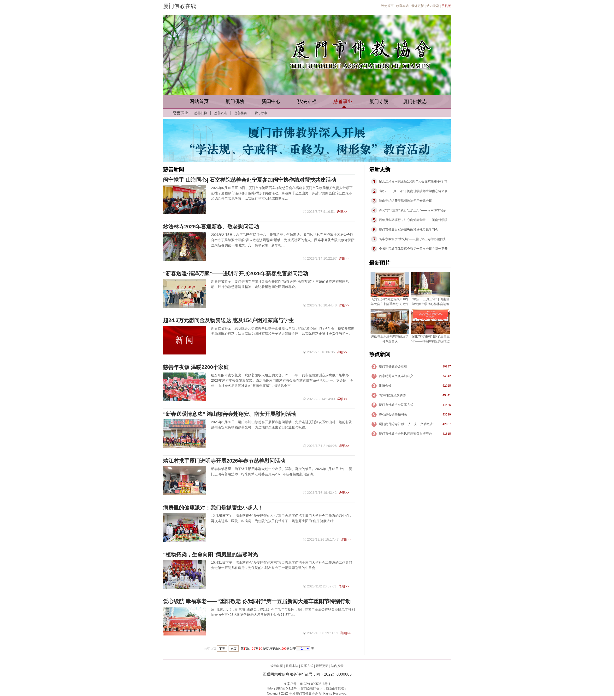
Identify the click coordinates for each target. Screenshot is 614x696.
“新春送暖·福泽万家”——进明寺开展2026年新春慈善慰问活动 (235, 273)
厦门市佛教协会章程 (393, 366)
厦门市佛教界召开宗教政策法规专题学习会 (408, 229)
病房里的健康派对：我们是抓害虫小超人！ (213, 508)
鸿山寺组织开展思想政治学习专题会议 (405, 200)
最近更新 (417, 6)
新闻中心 (271, 101)
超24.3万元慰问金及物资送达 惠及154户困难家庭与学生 (228, 320)
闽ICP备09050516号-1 (315, 684)
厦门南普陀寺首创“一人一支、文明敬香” (406, 424)
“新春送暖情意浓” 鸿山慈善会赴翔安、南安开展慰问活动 (229, 414)
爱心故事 (261, 113)
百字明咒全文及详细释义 (396, 376)
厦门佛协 (235, 101)
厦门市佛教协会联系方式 (396, 405)
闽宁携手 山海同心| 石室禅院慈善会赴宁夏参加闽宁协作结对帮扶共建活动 (249, 180)
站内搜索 (432, 6)
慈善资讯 (220, 113)
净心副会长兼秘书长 (393, 414)
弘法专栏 (307, 101)
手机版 (446, 6)
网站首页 (199, 101)
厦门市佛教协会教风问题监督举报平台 (405, 433)
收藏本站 (402, 6)
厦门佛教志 (415, 101)
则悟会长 (385, 385)
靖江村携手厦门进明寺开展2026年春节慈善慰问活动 (224, 461)
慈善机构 (200, 113)
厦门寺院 (379, 101)
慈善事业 (343, 101)
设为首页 (387, 6)
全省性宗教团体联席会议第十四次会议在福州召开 (413, 248)
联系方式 (307, 666)
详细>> (342, 212)
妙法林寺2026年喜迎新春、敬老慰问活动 (211, 227)
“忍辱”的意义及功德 (392, 395)
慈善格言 (241, 113)
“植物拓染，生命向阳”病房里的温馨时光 (210, 554)
